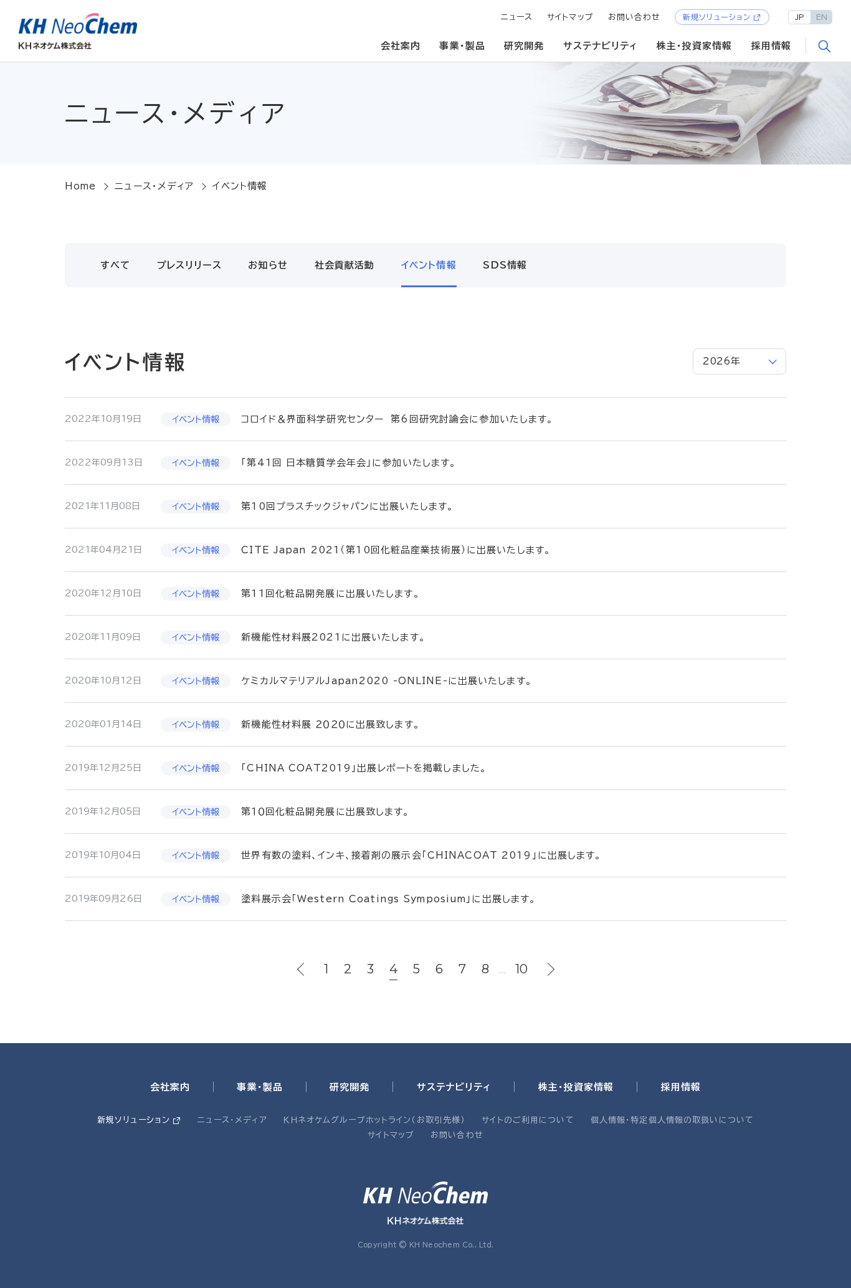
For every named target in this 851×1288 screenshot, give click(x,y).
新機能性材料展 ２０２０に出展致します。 (330, 724)
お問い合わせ (634, 17)
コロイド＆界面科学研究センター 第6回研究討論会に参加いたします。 (397, 419)
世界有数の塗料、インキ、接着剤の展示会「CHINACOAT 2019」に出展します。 (421, 855)
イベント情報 (429, 265)
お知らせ (268, 265)
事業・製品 (462, 45)
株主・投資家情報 (695, 45)
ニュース (517, 17)
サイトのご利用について (528, 1120)
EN (821, 17)
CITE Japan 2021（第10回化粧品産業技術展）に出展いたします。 (396, 550)
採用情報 (771, 45)
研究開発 (524, 45)
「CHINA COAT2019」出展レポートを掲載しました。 (364, 768)
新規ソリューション (717, 17)
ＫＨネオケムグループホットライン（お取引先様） (374, 1120)
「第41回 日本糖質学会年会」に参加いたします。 (348, 462)
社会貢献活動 (345, 265)
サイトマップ (570, 17)
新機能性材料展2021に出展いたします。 (333, 637)
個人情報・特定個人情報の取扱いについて (672, 1120)
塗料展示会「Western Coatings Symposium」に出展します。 (388, 899)
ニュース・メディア (154, 186)
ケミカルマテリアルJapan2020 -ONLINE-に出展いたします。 (386, 680)
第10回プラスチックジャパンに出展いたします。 (347, 506)
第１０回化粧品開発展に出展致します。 (325, 811)
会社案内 (401, 45)
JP (799, 17)
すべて (115, 265)
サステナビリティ (600, 45)
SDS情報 (505, 265)
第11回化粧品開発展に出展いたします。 (330, 593)
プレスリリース (189, 265)
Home (81, 186)
